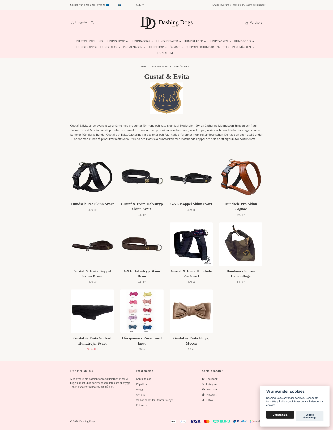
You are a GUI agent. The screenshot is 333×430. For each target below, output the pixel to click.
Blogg (139, 389)
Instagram (211, 384)
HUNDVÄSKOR (115, 41)
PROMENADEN (133, 47)
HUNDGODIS (242, 41)
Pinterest (211, 394)
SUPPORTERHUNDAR (200, 47)
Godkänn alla (280, 415)
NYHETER (223, 47)
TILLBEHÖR (156, 47)
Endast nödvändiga (309, 416)
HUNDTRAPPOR (86, 47)
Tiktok (209, 400)
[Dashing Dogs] (166, 23)
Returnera (141, 405)
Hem (144, 66)
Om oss (140, 394)
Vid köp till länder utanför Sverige (154, 400)
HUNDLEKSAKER (167, 41)
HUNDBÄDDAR (140, 41)
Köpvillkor (141, 384)
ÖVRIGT (175, 47)
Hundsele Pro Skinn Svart (92, 204)
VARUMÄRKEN (241, 47)
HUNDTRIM (165, 53)
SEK (138, 4)
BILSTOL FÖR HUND (89, 41)
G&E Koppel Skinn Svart (191, 204)
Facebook (211, 378)
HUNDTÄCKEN (218, 41)
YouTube (211, 389)
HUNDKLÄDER (193, 41)
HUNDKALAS (108, 47)
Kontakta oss (143, 378)
